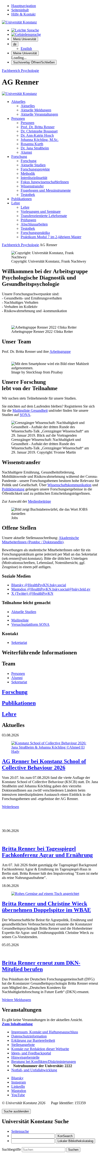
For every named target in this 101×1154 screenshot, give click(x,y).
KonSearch (65, 1136)
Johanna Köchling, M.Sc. (39, 140)
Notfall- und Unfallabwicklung (34, 1070)
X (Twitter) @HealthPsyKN (32, 593)
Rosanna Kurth (32, 144)
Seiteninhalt (20, 10)
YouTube (18, 1095)
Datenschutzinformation (29, 1036)
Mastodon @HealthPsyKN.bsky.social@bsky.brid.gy (50, 589)
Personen (18, 118)
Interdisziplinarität (34, 178)
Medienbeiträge (39, 501)
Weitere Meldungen (16, 1000)
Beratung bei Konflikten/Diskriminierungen (43, 1062)
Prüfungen (28, 220)
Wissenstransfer (32, 186)
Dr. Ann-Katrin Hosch (37, 135)
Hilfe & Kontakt (23, 14)
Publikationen (21, 199)
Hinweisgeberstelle (25, 1057)
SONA (25, 415)
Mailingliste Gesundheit (30, 410)
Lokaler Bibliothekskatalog (75, 1141)
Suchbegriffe (12, 1149)
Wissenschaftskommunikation (69, 485)
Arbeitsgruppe (60, 352)
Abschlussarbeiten (34, 224)
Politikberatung (13, 489)
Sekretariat (19, 643)
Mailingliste (20, 620)
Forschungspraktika (35, 233)
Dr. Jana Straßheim (35, 148)
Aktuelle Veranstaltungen (39, 114)
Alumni (26, 152)
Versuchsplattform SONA (30, 624)
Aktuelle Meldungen (36, 110)
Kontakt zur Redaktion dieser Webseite (40, 1049)
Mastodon (18, 1091)
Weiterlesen (10, 807)
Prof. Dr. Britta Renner (37, 127)
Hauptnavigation (23, 6)
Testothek (28, 195)
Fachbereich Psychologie (20, 71)
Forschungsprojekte (35, 169)
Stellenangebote (23, 1045)
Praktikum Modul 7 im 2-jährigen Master (51, 237)
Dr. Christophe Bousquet (39, 131)
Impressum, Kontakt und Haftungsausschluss (44, 1032)
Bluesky (17, 1078)
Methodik (28, 173)
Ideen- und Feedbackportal (31, 1053)
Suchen (73, 1149)
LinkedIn (18, 1086)
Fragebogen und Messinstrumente (46, 190)
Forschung (19, 157)
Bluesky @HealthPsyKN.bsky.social (38, 585)
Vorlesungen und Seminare (41, 212)
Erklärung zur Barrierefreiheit (33, 1040)
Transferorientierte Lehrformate (44, 216)
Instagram (18, 1082)
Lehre (15, 203)
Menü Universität (24, 39)
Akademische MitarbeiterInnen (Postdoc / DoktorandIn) (40, 540)
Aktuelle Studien (33, 165)
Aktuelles (18, 102)
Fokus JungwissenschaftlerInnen (45, 182)
